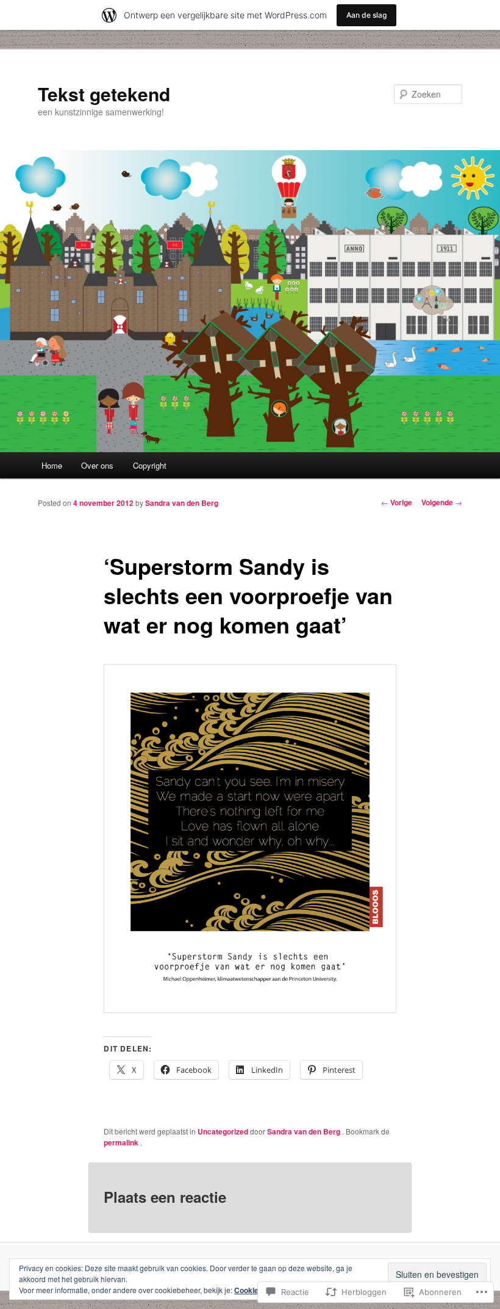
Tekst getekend (104, 94)
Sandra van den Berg (181, 502)
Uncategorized (223, 1131)
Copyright (149, 465)
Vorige (396, 502)
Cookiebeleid (256, 1290)
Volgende (441, 502)
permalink (122, 1142)
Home (51, 465)
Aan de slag (366, 15)
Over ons (97, 465)
